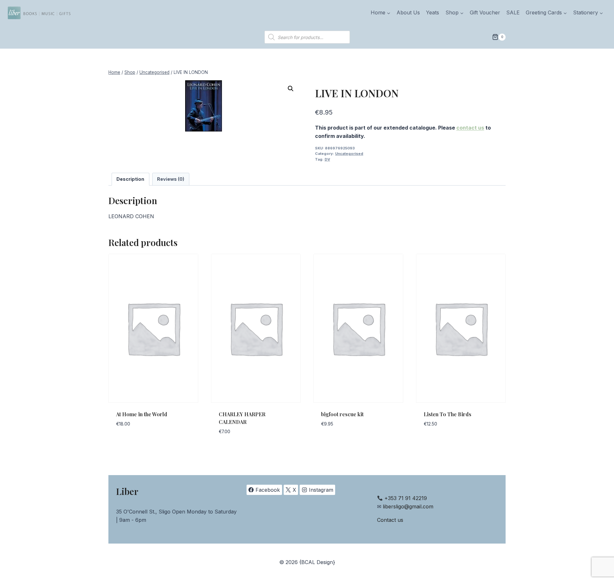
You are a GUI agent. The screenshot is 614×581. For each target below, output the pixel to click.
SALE (513, 12)
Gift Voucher (485, 12)
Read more (129, 443)
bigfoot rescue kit (342, 414)
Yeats (432, 12)
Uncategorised (349, 153)
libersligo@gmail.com (408, 506)
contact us (470, 127)
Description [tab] (130, 179)
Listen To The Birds (447, 414)
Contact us (390, 520)
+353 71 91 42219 (405, 498)
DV (327, 159)
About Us (408, 12)
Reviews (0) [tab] (170, 179)
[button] (290, 88)
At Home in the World (141, 414)
